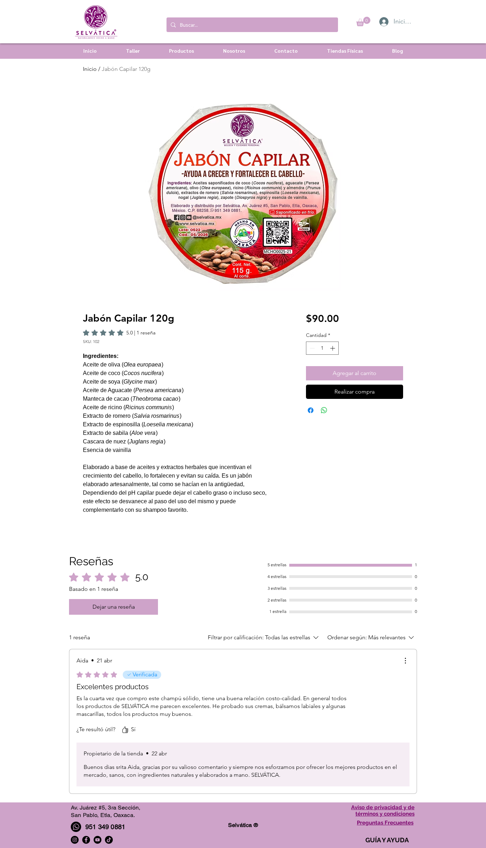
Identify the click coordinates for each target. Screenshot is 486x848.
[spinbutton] (322, 348)
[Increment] (333, 348)
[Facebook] (86, 840)
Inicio (90, 69)
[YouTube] (97, 840)
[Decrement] (311, 348)
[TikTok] (109, 840)
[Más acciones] (405, 660)
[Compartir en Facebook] (310, 410)
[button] (363, 21)
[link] (119, 332)
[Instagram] (75, 840)
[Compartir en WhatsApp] (324, 410)
